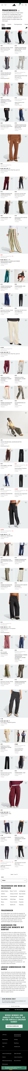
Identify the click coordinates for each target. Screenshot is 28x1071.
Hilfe (3, 1046)
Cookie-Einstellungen (6, 1053)
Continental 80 (13, 896)
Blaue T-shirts (13, 891)
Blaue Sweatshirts (4, 905)
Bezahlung (16, 1043)
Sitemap (16, 1039)
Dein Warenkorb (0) (19, 1009)
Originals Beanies (21, 905)
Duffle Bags (13, 899)
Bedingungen (5, 1064)
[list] (14, 24)
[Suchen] (22, 5)
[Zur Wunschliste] (5, 5)
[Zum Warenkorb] (25, 5)
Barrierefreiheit (17, 1060)
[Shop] (14, 5)
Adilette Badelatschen (4, 894)
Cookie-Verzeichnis (18, 1057)
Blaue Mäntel (4, 899)
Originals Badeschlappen (22, 899)
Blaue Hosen (4, 896)
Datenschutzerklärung (7, 1060)
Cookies (4, 1057)
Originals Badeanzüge (22, 896)
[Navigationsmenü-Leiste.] (2, 5)
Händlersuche (17, 1046)
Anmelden (7, 1009)
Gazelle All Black (12, 905)
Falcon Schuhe (13, 902)
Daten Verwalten (17, 1053)
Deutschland (16, 1069)
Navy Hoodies (22, 893)
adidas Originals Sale (5, 891)
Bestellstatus (5, 1039)
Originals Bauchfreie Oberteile (21, 902)
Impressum (4, 1043)
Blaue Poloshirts (3, 902)
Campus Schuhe (14, 893)
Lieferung (4, 1034)
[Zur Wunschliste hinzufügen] (12, 33)
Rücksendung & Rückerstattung (17, 1035)
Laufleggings (22, 891)
